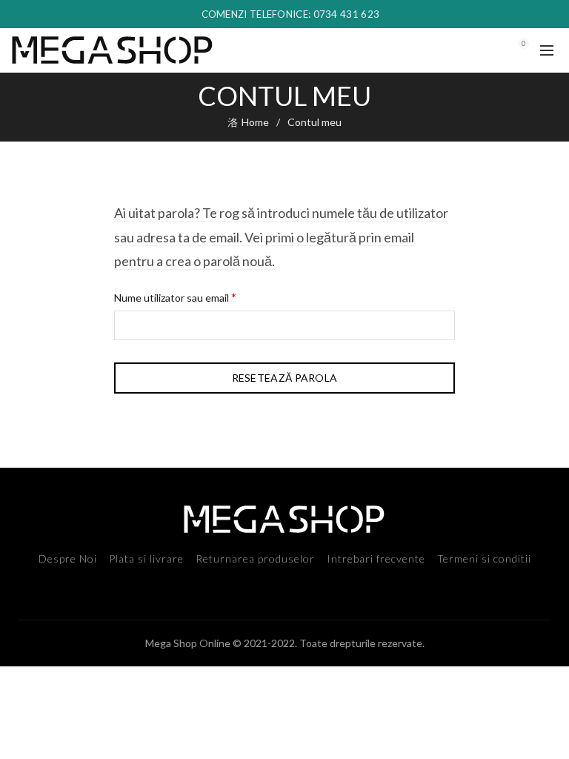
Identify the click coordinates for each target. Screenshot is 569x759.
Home (255, 122)
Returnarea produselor (255, 558)
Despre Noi (68, 558)
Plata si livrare (146, 558)
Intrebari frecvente (376, 558)
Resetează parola (285, 377)
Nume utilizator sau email (201, 296)
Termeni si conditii (484, 558)
